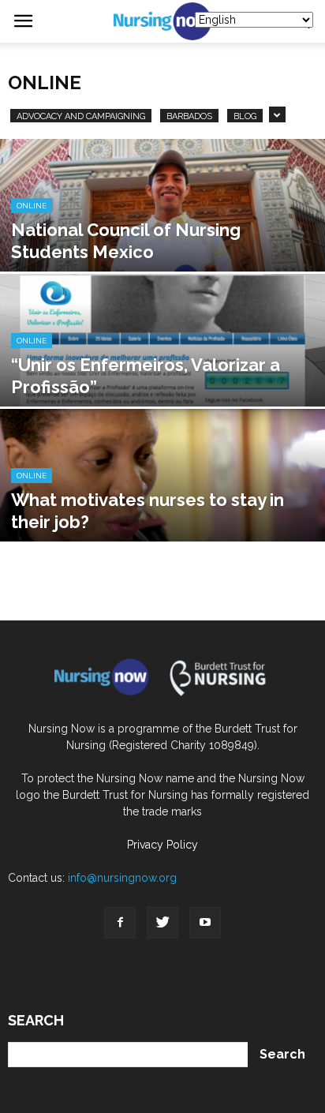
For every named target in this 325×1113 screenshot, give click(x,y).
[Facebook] (120, 923)
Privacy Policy (162, 844)
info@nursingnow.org (122, 877)
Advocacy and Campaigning (81, 116)
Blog (244, 116)
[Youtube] (205, 923)
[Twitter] (162, 923)
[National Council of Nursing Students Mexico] (162, 239)
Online (32, 205)
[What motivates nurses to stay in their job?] (162, 509)
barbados (189, 116)
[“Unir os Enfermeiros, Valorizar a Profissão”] (162, 374)
